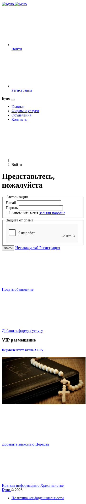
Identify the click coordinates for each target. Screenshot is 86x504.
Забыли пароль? (52, 213)
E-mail (11, 203)
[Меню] (13, 99)
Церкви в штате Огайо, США (22, 350)
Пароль (12, 208)
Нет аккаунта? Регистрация (37, 248)
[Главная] (47, 160)
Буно (6, 490)
